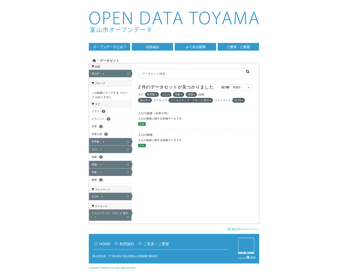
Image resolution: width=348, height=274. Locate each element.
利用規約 (127, 244)
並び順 (225, 87)
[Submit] (247, 72)
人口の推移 (145, 134)
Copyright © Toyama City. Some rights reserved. (112, 268)
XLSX (141, 124)
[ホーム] (94, 60)
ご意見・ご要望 (156, 244)
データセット (109, 60)
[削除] (156, 95)
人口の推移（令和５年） (154, 113)
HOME (104, 244)
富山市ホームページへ (245, 229)
